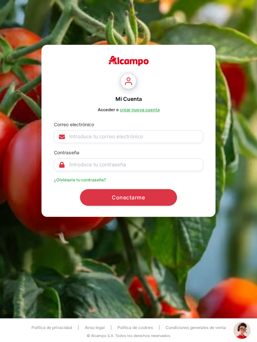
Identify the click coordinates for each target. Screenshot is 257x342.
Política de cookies (135, 327)
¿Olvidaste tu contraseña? (80, 179)
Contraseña (66, 152)
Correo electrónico (74, 124)
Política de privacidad (51, 327)
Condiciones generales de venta (196, 327)
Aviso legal (95, 327)
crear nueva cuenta (140, 109)
